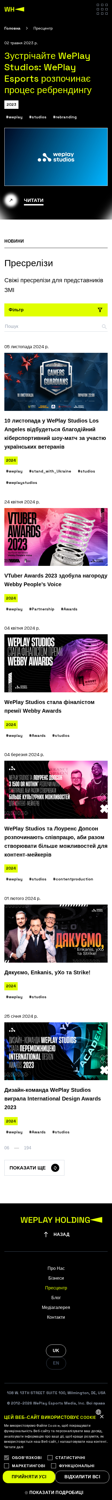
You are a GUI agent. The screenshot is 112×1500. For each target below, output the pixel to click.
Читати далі (13, 1447)
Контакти (56, 1317)
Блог (56, 1298)
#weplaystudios (21, 482)
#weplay (14, 117)
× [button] (101, 1417)
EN (56, 1363)
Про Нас (56, 1268)
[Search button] (104, 327)
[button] (56, 1492)
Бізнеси (56, 1278)
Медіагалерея (56, 1307)
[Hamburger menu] (102, 9)
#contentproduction (73, 879)
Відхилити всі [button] (82, 1477)
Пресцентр (56, 1288)
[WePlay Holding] (14, 9)
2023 (11, 104)
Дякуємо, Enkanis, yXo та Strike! (47, 972)
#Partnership (41, 609)
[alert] (56, 1452)
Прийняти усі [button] (29, 1477)
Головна (12, 28)
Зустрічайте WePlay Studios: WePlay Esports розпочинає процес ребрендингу (48, 73)
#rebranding (65, 117)
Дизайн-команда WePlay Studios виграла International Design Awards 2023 (52, 1098)
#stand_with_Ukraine (50, 471)
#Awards (69, 609)
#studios (37, 117)
